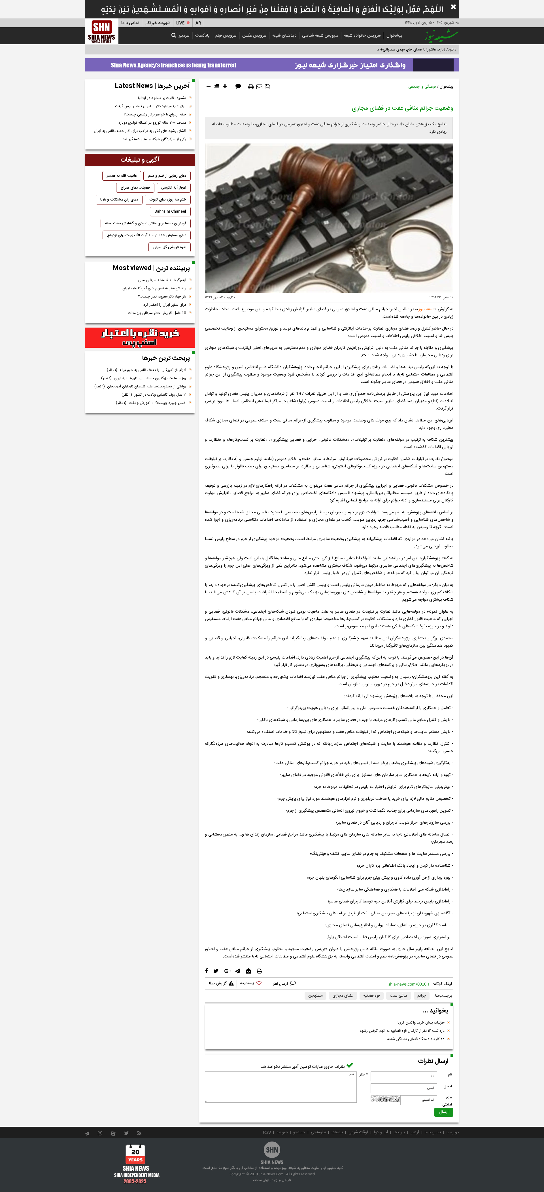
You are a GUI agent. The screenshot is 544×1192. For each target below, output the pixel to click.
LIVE (180, 23)
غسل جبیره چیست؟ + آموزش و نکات (151, 403)
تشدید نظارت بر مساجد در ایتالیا (162, 98)
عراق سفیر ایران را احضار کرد (164, 305)
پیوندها (399, 1132)
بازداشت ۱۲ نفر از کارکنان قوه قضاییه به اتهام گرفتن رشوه (402, 1031)
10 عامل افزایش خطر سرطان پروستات (157, 313)
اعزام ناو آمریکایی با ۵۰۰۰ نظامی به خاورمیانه (146, 370)
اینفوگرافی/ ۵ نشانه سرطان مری (162, 280)
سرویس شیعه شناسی (320, 35)
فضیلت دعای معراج (135, 188)
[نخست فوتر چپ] (137, 1164)
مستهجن (315, 995)
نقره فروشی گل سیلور (169, 247)
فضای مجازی (343, 995)
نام (450, 1074)
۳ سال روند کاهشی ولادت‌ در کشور (154, 395)
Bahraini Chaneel (170, 211)
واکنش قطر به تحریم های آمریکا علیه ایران (154, 288)
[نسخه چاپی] (251, 87)
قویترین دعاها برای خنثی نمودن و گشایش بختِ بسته (145, 223)
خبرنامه (282, 1132)
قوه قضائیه (371, 995)
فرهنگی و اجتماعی (422, 87)
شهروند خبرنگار (157, 23)
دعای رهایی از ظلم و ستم (167, 176)
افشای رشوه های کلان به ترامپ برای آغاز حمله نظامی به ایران (140, 131)
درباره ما (453, 1132)
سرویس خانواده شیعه (362, 35)
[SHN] (101, 31)
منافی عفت (398, 995)
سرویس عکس (254, 35)
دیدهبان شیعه (284, 35)
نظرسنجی (318, 1132)
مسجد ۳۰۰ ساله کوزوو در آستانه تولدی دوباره (152, 123)
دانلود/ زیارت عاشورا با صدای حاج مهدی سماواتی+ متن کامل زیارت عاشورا (400, 50)
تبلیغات (337, 1132)
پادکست (202, 35)
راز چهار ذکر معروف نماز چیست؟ (162, 297)
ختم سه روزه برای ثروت (167, 200)
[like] (253, 984)
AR (198, 23)
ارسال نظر (281, 983)
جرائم (421, 995)
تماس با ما (130, 23)
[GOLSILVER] (140, 338)
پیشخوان (394, 35)
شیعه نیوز (426, 309)
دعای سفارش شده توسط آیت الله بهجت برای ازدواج (146, 235)
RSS (267, 1132)
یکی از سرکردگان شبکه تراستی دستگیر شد (154, 139)
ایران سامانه (261, 1180)
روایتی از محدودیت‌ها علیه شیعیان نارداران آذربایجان (140, 386)
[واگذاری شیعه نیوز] (272, 63)
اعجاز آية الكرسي (173, 188)
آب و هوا (381, 1132)
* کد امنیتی (447, 1101)
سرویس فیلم (226, 35)
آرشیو (415, 1132)
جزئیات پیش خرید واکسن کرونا (421, 1023)
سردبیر (184, 35)
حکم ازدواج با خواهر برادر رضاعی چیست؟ (155, 114)
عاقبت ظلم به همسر (122, 176)
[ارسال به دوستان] (259, 87)
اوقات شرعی (358, 1132)
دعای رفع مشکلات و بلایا (119, 200)
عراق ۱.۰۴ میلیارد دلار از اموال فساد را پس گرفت (150, 106)
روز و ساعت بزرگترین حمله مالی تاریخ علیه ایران (143, 378)
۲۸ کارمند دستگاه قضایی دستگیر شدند (416, 1039)
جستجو (299, 1132)
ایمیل (448, 1086)
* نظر (364, 1074)
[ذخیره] (267, 87)
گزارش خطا (218, 983)
